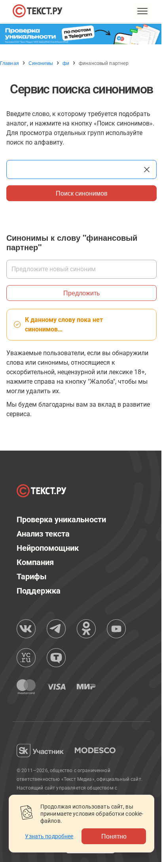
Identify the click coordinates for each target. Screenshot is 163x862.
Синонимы (40, 63)
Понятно (114, 836)
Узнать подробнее (49, 836)
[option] (81, 34)
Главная (9, 63)
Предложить (81, 292)
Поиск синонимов (82, 193)
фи (66, 63)
